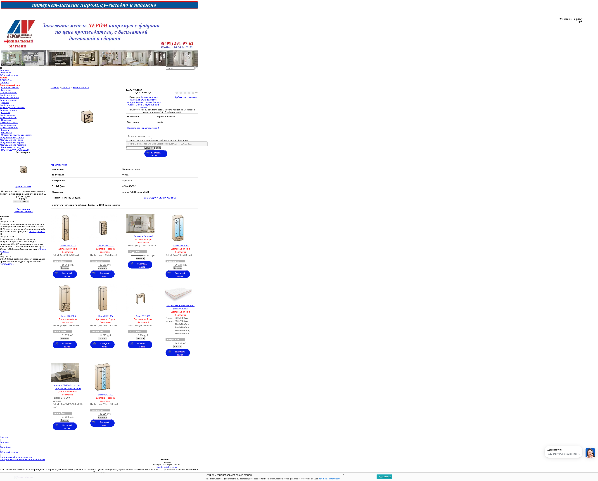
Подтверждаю (384, 477)
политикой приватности (329, 479)
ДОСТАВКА (6, 80)
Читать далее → (37, 231)
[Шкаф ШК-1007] (177, 241)
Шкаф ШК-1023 (68, 245)
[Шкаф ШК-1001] (102, 390)
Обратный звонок (9, 75)
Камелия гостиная (9, 97)
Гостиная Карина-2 (143, 236)
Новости (4, 437)
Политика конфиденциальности (16, 457)
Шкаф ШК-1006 (68, 316)
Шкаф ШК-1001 (105, 394)
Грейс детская (7, 105)
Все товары (23, 209)
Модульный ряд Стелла (12, 137)
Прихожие (6, 120)
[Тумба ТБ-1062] (86, 142)
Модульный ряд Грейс (11, 140)
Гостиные (6, 90)
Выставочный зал (10, 85)
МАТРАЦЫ (6, 132)
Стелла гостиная (8, 92)
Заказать (65, 268)
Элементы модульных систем (16, 135)
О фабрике (5, 72)
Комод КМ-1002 (105, 245)
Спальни (5, 112)
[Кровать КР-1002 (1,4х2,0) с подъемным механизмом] (65, 381)
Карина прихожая (9, 127)
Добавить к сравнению (186, 97)
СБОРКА (4, 82)
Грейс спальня (7, 115)
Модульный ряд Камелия (13, 145)
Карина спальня (8, 117)
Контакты (4, 70)
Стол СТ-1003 (143, 316)
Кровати (5, 130)
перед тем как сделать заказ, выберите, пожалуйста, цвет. (158, 140)
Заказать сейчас (21, 201)
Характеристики (59, 164)
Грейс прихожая (8, 125)
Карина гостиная (8, 100)
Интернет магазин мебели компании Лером (22, 459)
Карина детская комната (12, 107)
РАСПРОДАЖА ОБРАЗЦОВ (15, 150)
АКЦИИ (3, 78)
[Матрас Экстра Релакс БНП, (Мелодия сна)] (178, 301)
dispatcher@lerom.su (166, 467)
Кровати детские (8, 110)
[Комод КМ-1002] (103, 241)
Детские (5, 102)
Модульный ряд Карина (12, 142)
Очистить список (23, 211)
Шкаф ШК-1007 (181, 245)
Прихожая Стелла (9, 122)
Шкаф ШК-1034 (105, 316)
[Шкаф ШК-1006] (64, 311)
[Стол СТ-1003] (140, 311)
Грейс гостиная (8, 95)
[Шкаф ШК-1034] (103, 311)
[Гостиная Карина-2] (140, 232)
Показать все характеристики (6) (143, 128)
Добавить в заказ (153, 148)
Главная (55, 87)
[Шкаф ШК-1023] (65, 241)
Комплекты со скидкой (12, 147)
